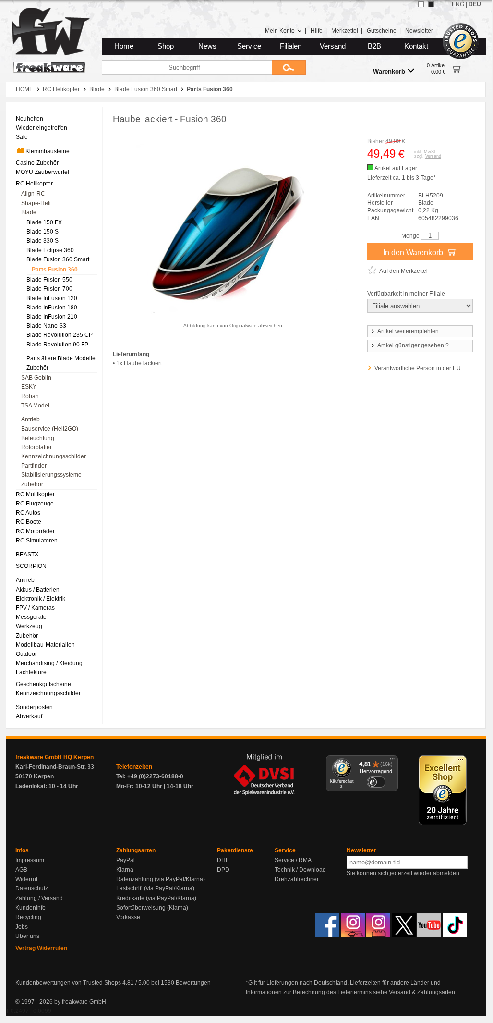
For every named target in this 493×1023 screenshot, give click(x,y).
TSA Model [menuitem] (35, 405)
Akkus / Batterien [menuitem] (38, 589)
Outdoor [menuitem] (26, 654)
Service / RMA (293, 860)
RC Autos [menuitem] (28, 512)
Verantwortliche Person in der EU (417, 368)
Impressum (29, 860)
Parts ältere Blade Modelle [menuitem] (61, 358)
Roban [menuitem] (30, 396)
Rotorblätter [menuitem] (36, 447)
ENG (458, 4)
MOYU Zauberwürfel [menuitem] (42, 172)
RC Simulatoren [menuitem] (37, 540)
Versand (333, 46)
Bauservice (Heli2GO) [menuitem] (49, 428)
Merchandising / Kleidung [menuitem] (49, 663)
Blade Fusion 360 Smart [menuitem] (57, 259)
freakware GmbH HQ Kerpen (54, 757)
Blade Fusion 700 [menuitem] (49, 288)
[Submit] (289, 67)
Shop (165, 46)
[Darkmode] (431, 4)
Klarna (124, 869)
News (207, 46)
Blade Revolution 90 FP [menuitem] (57, 344)
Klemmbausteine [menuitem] (47, 151)
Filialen (290, 46)
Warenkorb (389, 71)
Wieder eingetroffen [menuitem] (41, 127)
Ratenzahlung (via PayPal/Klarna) (160, 879)
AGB (21, 869)
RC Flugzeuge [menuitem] (35, 503)
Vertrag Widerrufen (41, 948)
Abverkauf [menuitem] (29, 716)
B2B (374, 46)
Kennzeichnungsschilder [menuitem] (53, 456)
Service (249, 46)
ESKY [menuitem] (28, 386)
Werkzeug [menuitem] (29, 626)
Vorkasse (128, 917)
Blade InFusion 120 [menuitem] (51, 298)
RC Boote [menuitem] (28, 521)
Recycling (28, 917)
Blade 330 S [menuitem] (42, 240)
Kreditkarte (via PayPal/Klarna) (156, 898)
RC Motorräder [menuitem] (35, 531)
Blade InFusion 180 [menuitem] (51, 307)
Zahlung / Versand (39, 898)
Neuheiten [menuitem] (29, 118)
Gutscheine (382, 30)
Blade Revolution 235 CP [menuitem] (59, 335)
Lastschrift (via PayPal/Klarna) (155, 888)
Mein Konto (280, 30)
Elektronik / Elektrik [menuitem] (40, 598)
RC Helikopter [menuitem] (34, 183)
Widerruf (26, 879)
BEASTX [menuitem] (27, 554)
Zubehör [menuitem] (37, 367)
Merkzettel (344, 30)
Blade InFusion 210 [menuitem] (51, 316)
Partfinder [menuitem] (34, 465)
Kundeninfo (30, 907)
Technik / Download (300, 869)
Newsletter (419, 30)
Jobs (21, 927)
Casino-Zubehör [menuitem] (37, 163)
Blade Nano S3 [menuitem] (46, 325)
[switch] (376, 782)
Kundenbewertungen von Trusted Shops (68, 982)
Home (123, 46)
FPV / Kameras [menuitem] (35, 607)
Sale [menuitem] (22, 137)
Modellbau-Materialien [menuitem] (45, 644)
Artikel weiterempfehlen (408, 331)
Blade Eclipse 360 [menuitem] (50, 250)
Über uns (27, 936)
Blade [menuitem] (28, 212)
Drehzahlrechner (297, 879)
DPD (223, 869)
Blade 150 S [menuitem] (42, 231)
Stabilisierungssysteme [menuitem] (51, 474)
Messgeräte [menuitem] (31, 617)
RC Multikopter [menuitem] (35, 494)
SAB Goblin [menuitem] (36, 377)
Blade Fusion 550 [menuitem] (49, 279)
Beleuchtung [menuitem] (37, 438)
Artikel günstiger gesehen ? (413, 345)
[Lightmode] (421, 4)
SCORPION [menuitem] (31, 566)
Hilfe (317, 30)
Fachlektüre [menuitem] (31, 672)
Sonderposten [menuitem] (34, 707)
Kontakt (416, 46)
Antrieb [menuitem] (30, 419)
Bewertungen (193, 982)
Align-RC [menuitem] (33, 193)
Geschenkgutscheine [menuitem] (43, 684)
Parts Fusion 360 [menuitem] (55, 269)
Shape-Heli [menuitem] (36, 203)
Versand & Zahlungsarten (422, 992)
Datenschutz (31, 888)
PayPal (125, 860)
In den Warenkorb (414, 252)
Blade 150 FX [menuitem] (44, 222)
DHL (223, 860)
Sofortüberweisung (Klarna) (152, 907)
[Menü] (392, 761)
